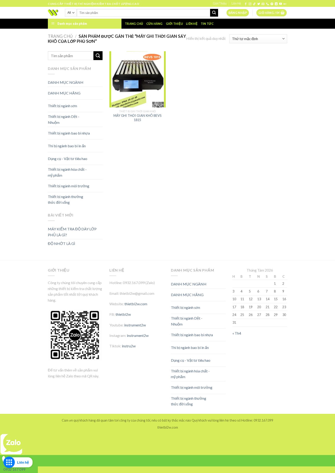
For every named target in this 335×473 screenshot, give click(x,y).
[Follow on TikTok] (254, 4)
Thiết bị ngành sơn (62, 106)
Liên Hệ (236, 3)
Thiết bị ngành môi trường (68, 186)
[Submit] (214, 13)
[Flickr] (284, 4)
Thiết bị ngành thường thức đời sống (65, 199)
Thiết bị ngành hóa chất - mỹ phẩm (67, 172)
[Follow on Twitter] (258, 4)
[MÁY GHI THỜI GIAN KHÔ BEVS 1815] (137, 79)
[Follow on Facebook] (245, 4)
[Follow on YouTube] (280, 4)
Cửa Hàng (154, 23)
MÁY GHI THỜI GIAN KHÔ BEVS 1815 (137, 118)
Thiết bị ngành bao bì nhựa (69, 133)
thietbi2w (123, 314)
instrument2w (135, 325)
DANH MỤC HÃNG (64, 93)
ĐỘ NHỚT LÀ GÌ (61, 243)
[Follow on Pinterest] (272, 4)
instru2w (129, 346)
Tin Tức (207, 23)
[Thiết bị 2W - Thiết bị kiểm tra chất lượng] (53, 13)
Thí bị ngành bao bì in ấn (67, 146)
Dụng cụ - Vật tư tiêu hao (67, 158)
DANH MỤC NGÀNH (65, 82)
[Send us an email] (263, 4)
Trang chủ (134, 23)
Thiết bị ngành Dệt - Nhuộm (63, 119)
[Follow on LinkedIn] (276, 4)
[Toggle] (94, 91)
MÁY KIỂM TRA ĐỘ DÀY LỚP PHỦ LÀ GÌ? (72, 232)
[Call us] (267, 4)
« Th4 (236, 333)
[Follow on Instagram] (250, 4)
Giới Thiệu (220, 3)
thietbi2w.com (135, 304)
